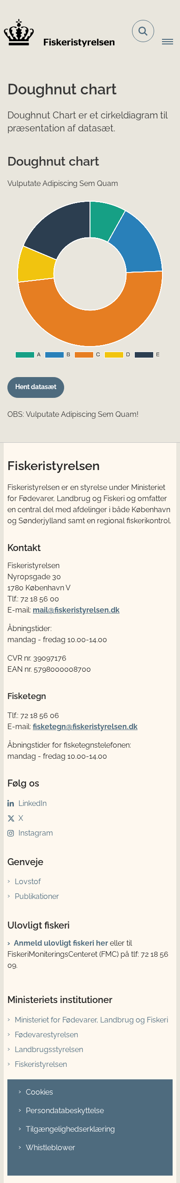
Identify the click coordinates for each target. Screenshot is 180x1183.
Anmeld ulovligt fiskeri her (61, 943)
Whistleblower (50, 1147)
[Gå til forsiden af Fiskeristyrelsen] (57, 33)
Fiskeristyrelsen (41, 1064)
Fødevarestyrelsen (46, 1034)
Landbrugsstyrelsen (49, 1049)
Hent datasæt (35, 386)
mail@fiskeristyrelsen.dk (76, 610)
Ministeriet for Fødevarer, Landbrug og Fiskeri (91, 1020)
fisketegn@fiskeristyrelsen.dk (85, 726)
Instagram (35, 833)
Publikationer (37, 896)
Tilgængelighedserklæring (70, 1129)
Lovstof (28, 881)
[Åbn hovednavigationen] (171, 43)
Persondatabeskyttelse (65, 1110)
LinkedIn (32, 803)
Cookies (39, 1092)
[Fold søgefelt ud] (143, 31)
